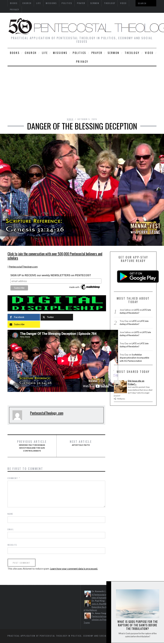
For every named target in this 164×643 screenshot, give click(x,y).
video (149, 53)
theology (132, 53)
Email (11, 529)
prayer (96, 53)
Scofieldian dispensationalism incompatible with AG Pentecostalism (134, 357)
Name (10, 513)
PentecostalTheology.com (23, 266)
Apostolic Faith (81, 443)
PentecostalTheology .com (46, 412)
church (31, 53)
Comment (14, 478)
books (15, 53)
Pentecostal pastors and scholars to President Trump (99, 619)
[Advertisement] (82, 90)
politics (79, 53)
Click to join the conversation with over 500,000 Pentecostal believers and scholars (55, 255)
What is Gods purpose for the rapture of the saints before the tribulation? (137, 625)
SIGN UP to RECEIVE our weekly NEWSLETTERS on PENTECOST (50, 275)
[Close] (108, 586)
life (45, 53)
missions (60, 53)
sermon (113, 53)
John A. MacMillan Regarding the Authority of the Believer (99, 607)
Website (12, 544)
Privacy (14, 9)
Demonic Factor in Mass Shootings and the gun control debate (32, 446)
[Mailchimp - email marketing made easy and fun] (84, 289)
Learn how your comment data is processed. (74, 568)
